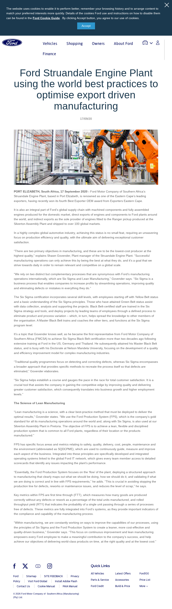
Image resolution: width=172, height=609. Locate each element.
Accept (86, 25)
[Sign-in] (158, 42)
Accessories (122, 579)
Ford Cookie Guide (46, 18)
